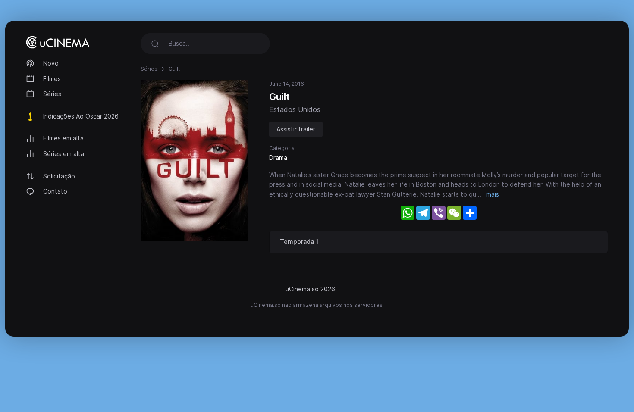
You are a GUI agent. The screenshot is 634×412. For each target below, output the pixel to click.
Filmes (52, 78)
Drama (278, 157)
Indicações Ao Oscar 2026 (81, 116)
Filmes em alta (63, 138)
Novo (51, 63)
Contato (55, 191)
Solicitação (59, 176)
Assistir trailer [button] (295, 129)
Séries (52, 93)
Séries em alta (63, 153)
